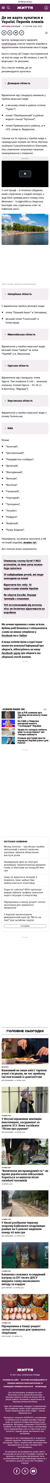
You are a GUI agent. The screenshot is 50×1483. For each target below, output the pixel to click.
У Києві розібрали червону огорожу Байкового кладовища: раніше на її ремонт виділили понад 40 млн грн (23, 1227)
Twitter (23, 635)
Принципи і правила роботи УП (18, 1387)
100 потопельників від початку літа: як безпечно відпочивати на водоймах (24, 608)
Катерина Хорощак (11, 26)
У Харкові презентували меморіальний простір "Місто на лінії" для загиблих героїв (22, 917)
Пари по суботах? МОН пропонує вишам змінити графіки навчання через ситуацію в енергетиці (23, 892)
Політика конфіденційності (34, 1380)
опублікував (9, 43)
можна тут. (30, 542)
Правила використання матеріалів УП (25, 1383)
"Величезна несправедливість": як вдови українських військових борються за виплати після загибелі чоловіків (25, 1175)
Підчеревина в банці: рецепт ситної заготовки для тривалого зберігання (24, 905)
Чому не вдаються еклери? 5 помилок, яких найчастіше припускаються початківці (20, 880)
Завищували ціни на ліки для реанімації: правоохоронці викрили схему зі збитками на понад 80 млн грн (25, 866)
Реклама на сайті (11, 1380)
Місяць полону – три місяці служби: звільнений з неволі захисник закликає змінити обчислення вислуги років (24, 851)
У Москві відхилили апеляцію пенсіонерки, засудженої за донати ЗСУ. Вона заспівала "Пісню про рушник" (22, 1123)
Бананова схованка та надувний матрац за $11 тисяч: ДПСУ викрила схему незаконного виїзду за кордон (23, 1279)
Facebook (7, 635)
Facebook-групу (11, 653)
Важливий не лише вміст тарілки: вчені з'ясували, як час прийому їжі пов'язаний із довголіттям (24, 1074)
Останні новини (15, 841)
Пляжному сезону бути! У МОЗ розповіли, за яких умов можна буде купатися (23, 564)
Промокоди (40, 1387)
